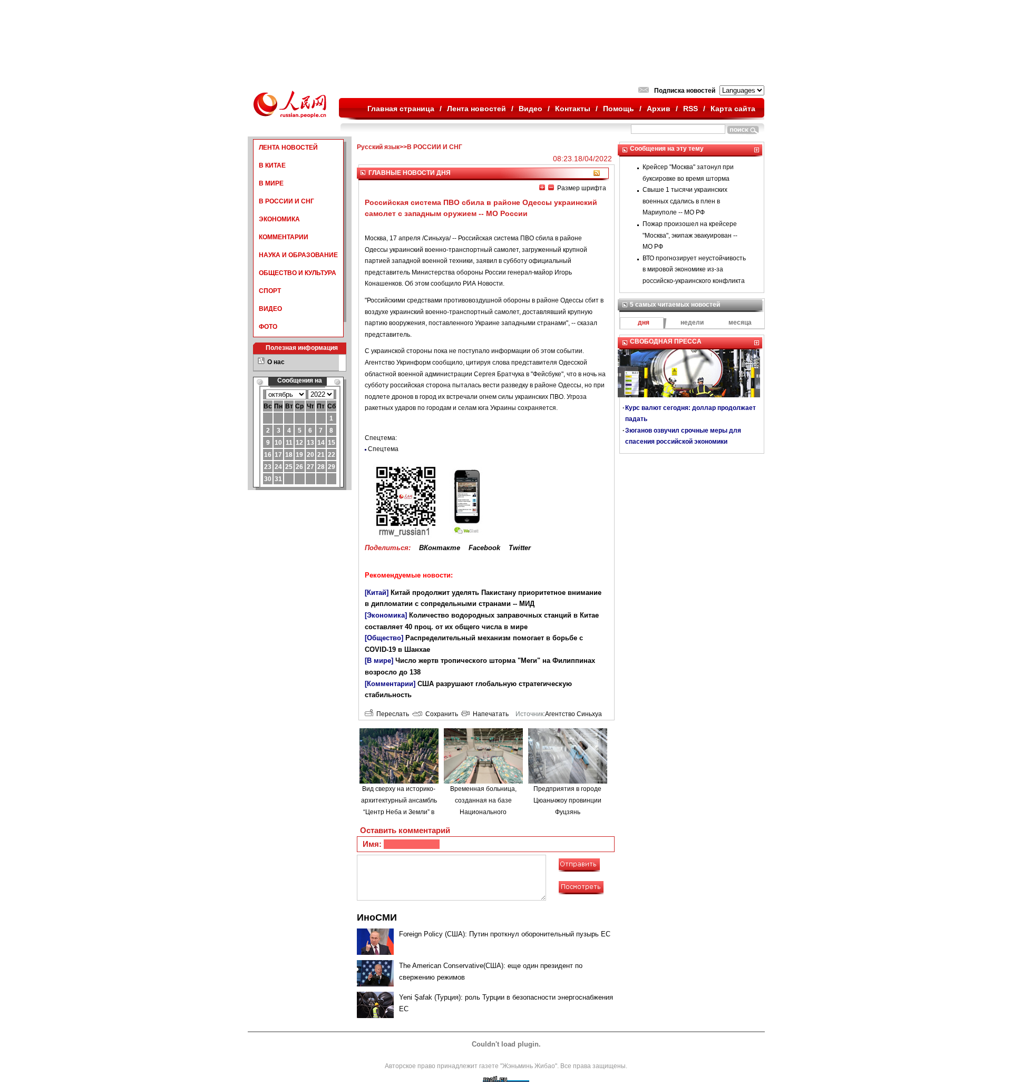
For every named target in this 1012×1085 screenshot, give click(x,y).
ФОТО (268, 326)
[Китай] (376, 593)
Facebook (484, 548)
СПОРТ (270, 291)
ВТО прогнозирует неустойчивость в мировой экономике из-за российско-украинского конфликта (694, 270)
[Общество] (384, 638)
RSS (690, 108)
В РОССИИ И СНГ (286, 201)
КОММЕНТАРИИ (283, 237)
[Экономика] (386, 615)
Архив (658, 108)
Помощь (618, 108)
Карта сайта (733, 108)
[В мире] (379, 660)
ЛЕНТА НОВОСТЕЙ (288, 147)
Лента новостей (476, 108)
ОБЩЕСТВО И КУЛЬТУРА (297, 273)
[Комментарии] (390, 684)
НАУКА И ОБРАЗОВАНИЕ (298, 255)
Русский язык (378, 147)
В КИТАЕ (272, 165)
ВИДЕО (270, 308)
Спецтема (383, 449)
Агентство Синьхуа (573, 714)
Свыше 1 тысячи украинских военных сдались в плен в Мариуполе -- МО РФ (685, 201)
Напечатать (489, 714)
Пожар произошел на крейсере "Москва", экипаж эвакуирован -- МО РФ (690, 235)
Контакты (572, 108)
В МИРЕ (271, 183)
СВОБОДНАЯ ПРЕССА (666, 341)
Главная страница (400, 108)
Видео (530, 108)
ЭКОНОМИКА (279, 219)
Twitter (520, 548)
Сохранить (440, 714)
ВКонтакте (439, 548)
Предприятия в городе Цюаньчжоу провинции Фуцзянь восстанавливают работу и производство (567, 811)
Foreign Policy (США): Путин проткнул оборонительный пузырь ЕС (504, 934)
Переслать (391, 714)
